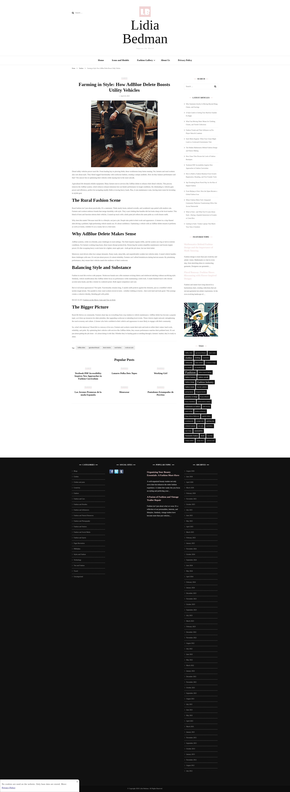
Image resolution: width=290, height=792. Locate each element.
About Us (165, 60)
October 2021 (190, 688)
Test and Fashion (79, 565)
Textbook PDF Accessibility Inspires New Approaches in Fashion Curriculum (88, 376)
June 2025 (189, 515)
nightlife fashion (206, 416)
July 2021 (189, 704)
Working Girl (160, 373)
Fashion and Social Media (82, 532)
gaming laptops (189, 391)
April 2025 (189, 526)
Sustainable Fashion (191, 436)
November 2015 (191, 738)
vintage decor (200, 440)
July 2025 (189, 510)
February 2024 (191, 582)
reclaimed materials (190, 426)
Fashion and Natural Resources (83, 515)
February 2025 (191, 538)
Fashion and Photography (82, 521)
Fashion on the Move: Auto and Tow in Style (99, 300)
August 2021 (190, 699)
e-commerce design (211, 362)
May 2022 (189, 660)
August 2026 (190, 471)
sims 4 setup (188, 430)
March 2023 (190, 621)
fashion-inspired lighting (205, 372)
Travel (76, 571)
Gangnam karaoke (201, 391)
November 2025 (191, 499)
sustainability (198, 431)
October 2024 (190, 554)
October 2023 (190, 604)
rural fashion (118, 347)
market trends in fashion (204, 401)
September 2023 (191, 610)
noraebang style (189, 421)
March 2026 (190, 488)
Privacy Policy (185, 60)
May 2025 (189, 521)
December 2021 (191, 676)
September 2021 (191, 693)
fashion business (190, 377)
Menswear (124, 392)
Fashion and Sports (80, 538)
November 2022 (191, 638)
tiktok (202, 436)
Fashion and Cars (79, 499)
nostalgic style (200, 421)
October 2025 (190, 504)
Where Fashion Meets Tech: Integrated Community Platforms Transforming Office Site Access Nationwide (201, 203)
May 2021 (189, 715)
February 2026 (191, 493)
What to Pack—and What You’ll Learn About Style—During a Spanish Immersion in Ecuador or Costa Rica (201, 215)
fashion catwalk (203, 377)
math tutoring (206, 406)
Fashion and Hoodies (80, 504)
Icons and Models (120, 60)
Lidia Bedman (145, 31)
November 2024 (191, 549)
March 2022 (190, 665)
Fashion (124, 78)
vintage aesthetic (189, 440)
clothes (188, 358)
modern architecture (200, 411)
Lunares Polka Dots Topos (124, 373)
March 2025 (190, 532)
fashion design (189, 382)
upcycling (210, 435)
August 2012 (190, 765)
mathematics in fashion (192, 406)
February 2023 (191, 626)
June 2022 (189, 654)
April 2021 (189, 721)
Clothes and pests (79, 482)
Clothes (76, 476)
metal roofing (188, 411)
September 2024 (191, 560)
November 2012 (191, 760)
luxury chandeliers (190, 401)
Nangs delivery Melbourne (192, 416)
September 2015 (191, 743)
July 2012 (189, 771)
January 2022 (190, 671)
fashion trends (189, 387)
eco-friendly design (200, 367)
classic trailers (212, 352)
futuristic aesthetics (202, 387)
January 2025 (190, 543)
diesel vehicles (107, 347)
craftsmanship (188, 362)
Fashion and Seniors (80, 526)
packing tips (210, 421)
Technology (77, 560)
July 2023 (189, 615)
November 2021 (191, 682)
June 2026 (189, 476)
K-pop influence (204, 396)
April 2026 (189, 482)
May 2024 (189, 571)
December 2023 (191, 593)
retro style (200, 426)
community (206, 357)
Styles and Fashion (80, 554)
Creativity (77, 488)
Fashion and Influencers (81, 510)
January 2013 (190, 754)
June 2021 (189, 710)
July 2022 (189, 649)
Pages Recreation (79, 543)
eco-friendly (188, 367)
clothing (197, 358)
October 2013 (190, 749)
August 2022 (190, 643)
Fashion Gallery (145, 60)
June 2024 (189, 565)
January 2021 (190, 732)
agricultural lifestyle (94, 347)
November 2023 (191, 599)
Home (101, 60)
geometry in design (191, 397)
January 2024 (190, 588)
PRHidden (124, 368)
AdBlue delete (81, 347)
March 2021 (190, 726)
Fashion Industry (205, 382)
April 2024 (189, 576)
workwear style (129, 347)
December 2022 (191, 632)
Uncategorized (78, 576)
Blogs (75, 471)
